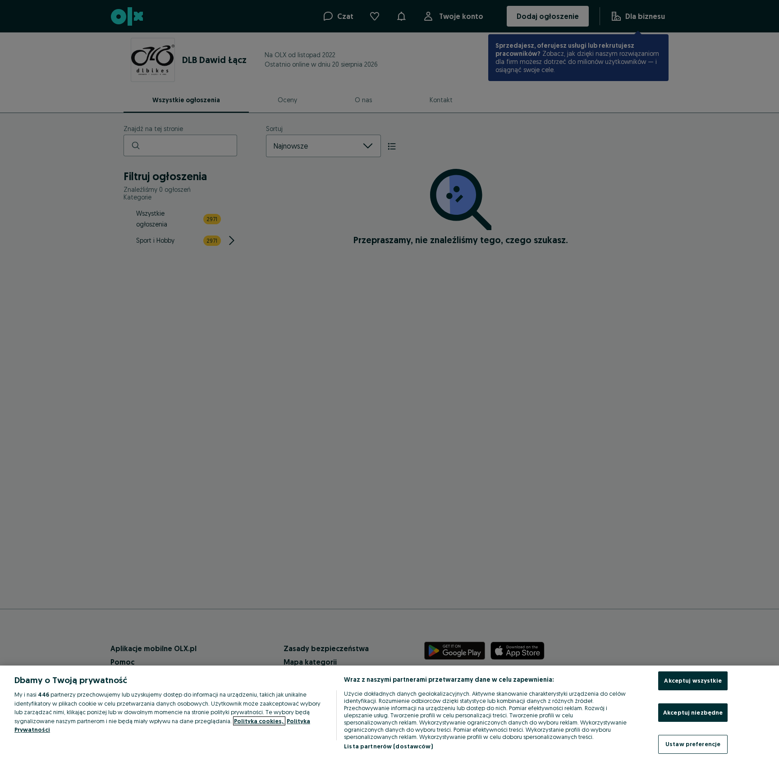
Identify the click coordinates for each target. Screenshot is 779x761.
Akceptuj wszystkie (692, 680)
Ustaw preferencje (692, 743)
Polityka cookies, (259, 721)
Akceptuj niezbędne (693, 712)
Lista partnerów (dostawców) (388, 746)
